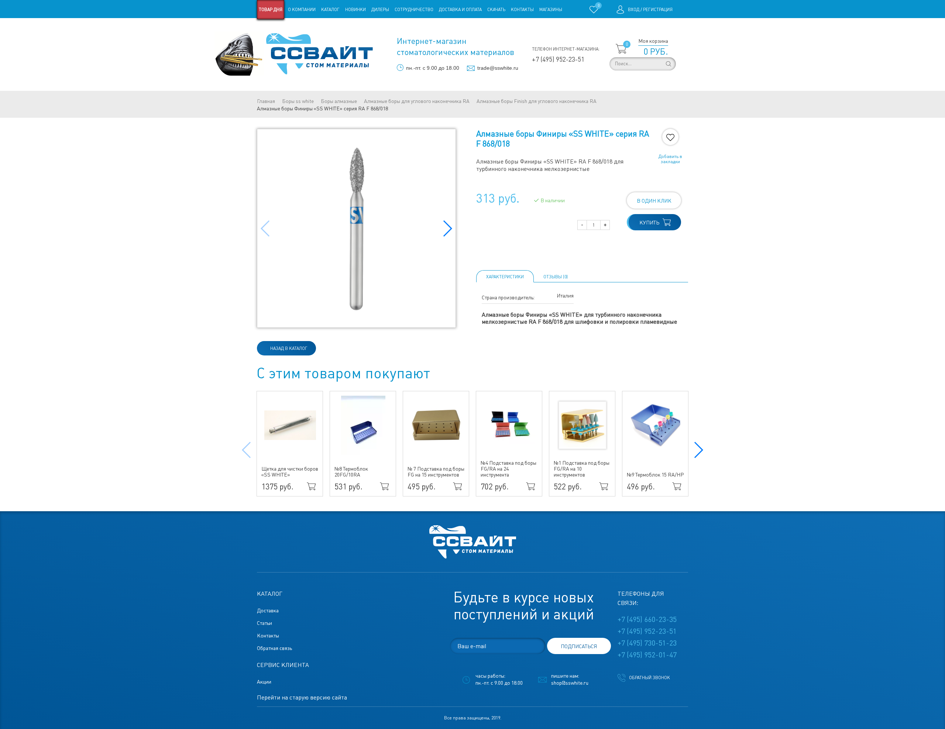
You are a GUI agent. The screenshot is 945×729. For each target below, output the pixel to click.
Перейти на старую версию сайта (302, 697)
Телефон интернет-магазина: (565, 49)
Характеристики (505, 276)
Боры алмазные (339, 101)
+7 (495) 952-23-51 (558, 59)
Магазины (550, 9)
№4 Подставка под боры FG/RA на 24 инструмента (508, 469)
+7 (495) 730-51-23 (647, 643)
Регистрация (658, 9)
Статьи (316, 28)
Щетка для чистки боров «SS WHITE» (289, 472)
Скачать (496, 9)
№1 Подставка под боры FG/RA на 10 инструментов (581, 469)
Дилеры (380, 9)
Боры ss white (298, 101)
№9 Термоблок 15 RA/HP (655, 475)
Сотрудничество (414, 9)
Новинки (355, 9)
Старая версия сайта (280, 28)
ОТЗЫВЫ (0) (555, 276)
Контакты (522, 9)
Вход (633, 9)
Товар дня (270, 9)
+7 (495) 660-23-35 (647, 619)
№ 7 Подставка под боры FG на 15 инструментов (436, 472)
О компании (302, 9)
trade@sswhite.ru (497, 68)
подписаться (579, 646)
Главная (266, 101)
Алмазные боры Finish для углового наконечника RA (537, 101)
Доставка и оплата (460, 9)
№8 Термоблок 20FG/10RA (351, 472)
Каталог (330, 9)
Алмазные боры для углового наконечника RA (417, 101)
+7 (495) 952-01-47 (647, 654)
